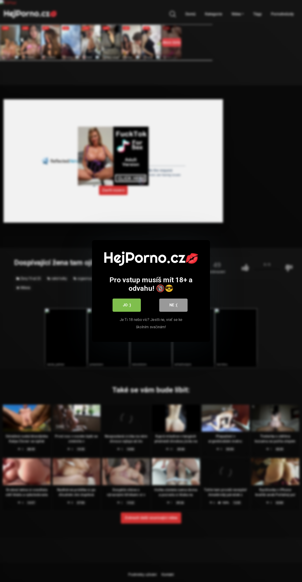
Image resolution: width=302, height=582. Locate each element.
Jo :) (127, 305)
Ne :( (173, 305)
